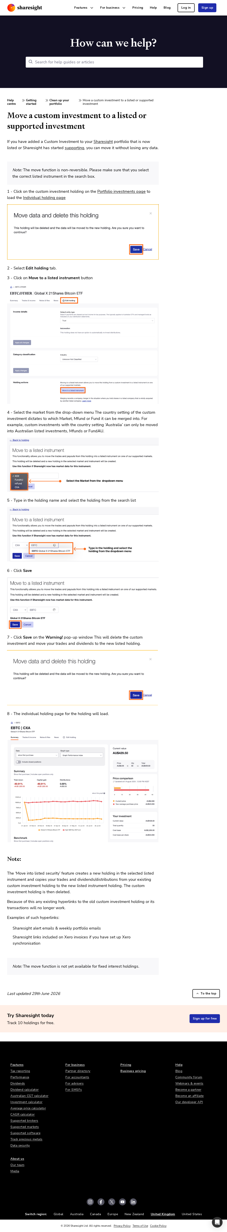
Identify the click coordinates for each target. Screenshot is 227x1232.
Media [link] (14, 1171)
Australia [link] (77, 1214)
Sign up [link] (207, 8)
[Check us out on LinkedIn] (133, 1201)
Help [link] (153, 8)
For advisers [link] (74, 1083)
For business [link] (75, 1065)
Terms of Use (140, 1226)
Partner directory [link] (77, 1071)
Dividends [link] (17, 1083)
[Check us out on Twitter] (111, 1201)
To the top (208, 993)
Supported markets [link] (24, 1127)
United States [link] (192, 1214)
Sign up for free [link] (205, 1018)
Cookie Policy (158, 1226)
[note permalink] (5, 859)
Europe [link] (113, 1214)
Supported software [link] (25, 1133)
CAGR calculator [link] (22, 1114)
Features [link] (16, 1065)
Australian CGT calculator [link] (29, 1096)
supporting (74, 147)
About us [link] (17, 1159)
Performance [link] (19, 1077)
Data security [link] (20, 1145)
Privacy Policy (122, 1226)
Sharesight (103, 141)
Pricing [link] (137, 8)
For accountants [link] (77, 1077)
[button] (217, 1222)
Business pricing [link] (133, 1071)
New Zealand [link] (134, 1214)
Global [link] (58, 1214)
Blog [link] (167, 8)
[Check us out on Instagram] (90, 1201)
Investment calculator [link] (26, 1102)
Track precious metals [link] (26, 1139)
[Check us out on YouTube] (122, 1201)
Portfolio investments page (121, 191)
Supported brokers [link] (24, 1121)
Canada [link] (95, 1214)
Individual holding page (44, 197)
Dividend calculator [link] (24, 1090)
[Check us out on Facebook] (101, 1201)
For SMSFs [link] (73, 1090)
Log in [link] (186, 8)
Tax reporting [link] (20, 1071)
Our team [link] (17, 1165)
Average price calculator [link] (28, 1108)
